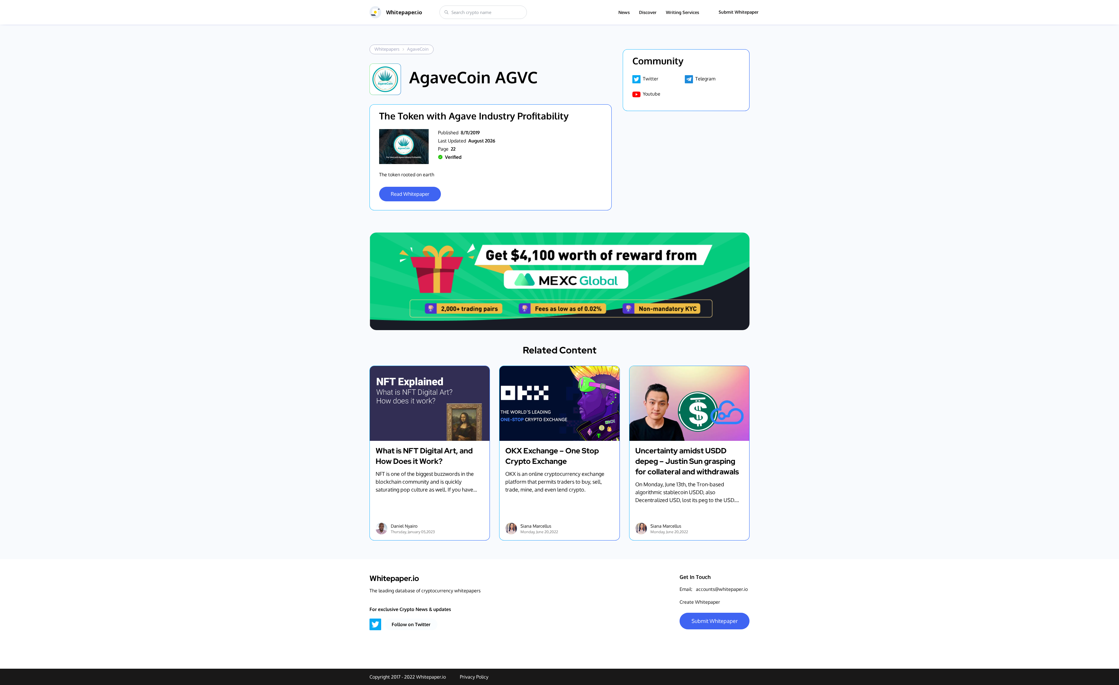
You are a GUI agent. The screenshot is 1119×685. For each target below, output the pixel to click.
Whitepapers (387, 49)
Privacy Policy (474, 677)
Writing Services (682, 12)
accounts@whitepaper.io (722, 589)
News (624, 12)
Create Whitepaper (700, 602)
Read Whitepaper (410, 194)
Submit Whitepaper (739, 12)
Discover (648, 12)
